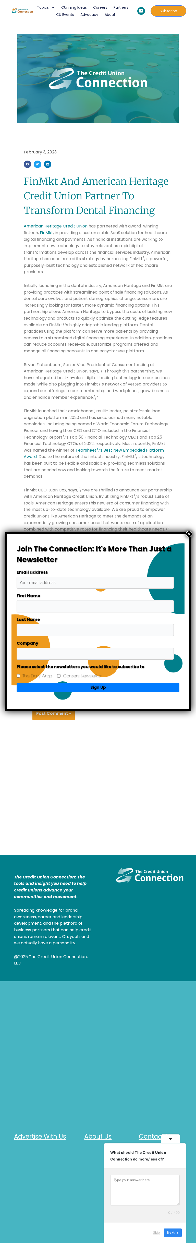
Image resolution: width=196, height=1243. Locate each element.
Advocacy (89, 14)
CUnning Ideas (74, 7)
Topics (43, 7)
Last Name (28, 619)
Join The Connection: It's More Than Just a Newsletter (94, 554)
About (110, 14)
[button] (27, 164)
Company (27, 643)
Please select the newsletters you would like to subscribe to (80, 667)
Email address (32, 572)
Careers (100, 7)
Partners (121, 7)
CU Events (65, 14)
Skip (156, 1232)
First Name (28, 596)
